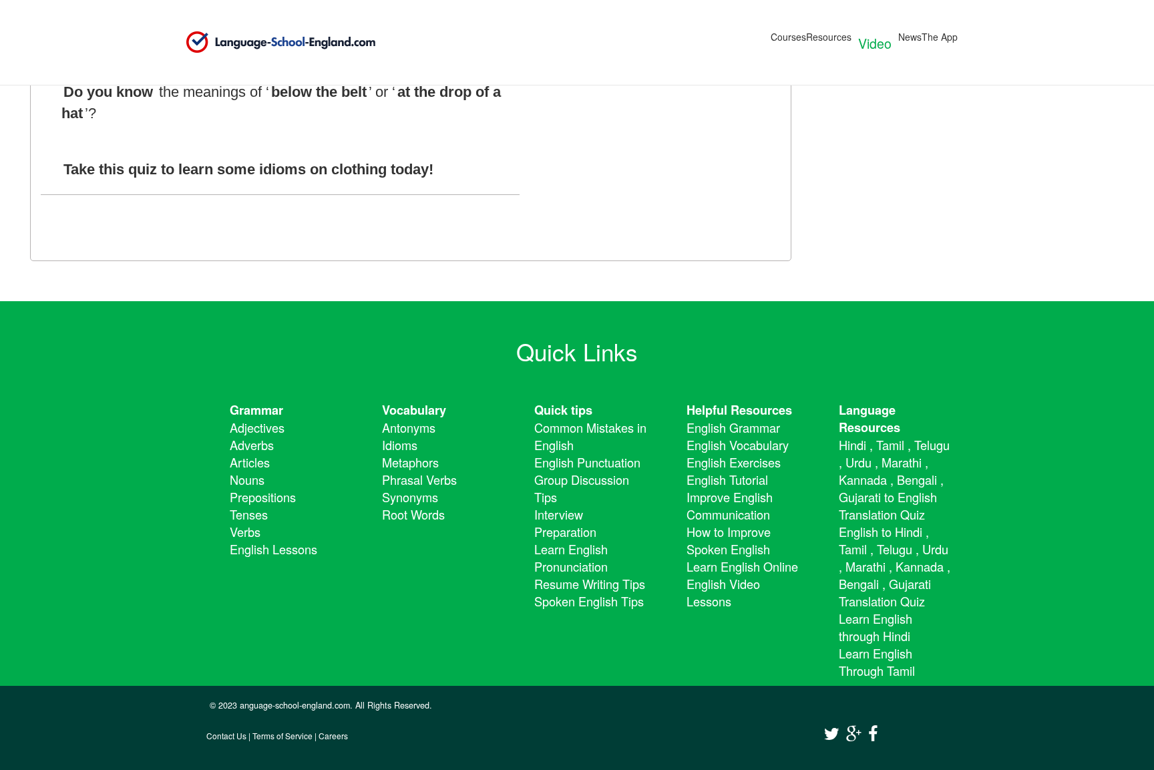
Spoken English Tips (589, 601)
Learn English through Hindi (875, 627)
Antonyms (408, 427)
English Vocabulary (738, 444)
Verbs (245, 531)
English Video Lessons (723, 592)
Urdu (858, 462)
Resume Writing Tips (589, 583)
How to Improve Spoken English (729, 540)
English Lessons (273, 549)
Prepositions (263, 497)
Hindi (852, 444)
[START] (224, 232)
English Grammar (733, 427)
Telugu (932, 444)
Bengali (917, 479)
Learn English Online (742, 566)
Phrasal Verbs (419, 479)
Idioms (399, 444)
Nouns (247, 479)
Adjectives (257, 427)
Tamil (890, 444)
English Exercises (734, 462)
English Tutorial (727, 479)
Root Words (413, 514)
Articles (250, 462)
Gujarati (860, 497)
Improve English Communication (730, 505)
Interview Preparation (565, 523)
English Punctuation (587, 462)
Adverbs (252, 444)
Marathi (902, 462)
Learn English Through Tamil (877, 661)
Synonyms (410, 497)
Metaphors (410, 462)
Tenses (249, 514)
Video (875, 43)
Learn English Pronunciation (571, 557)
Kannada (863, 479)
